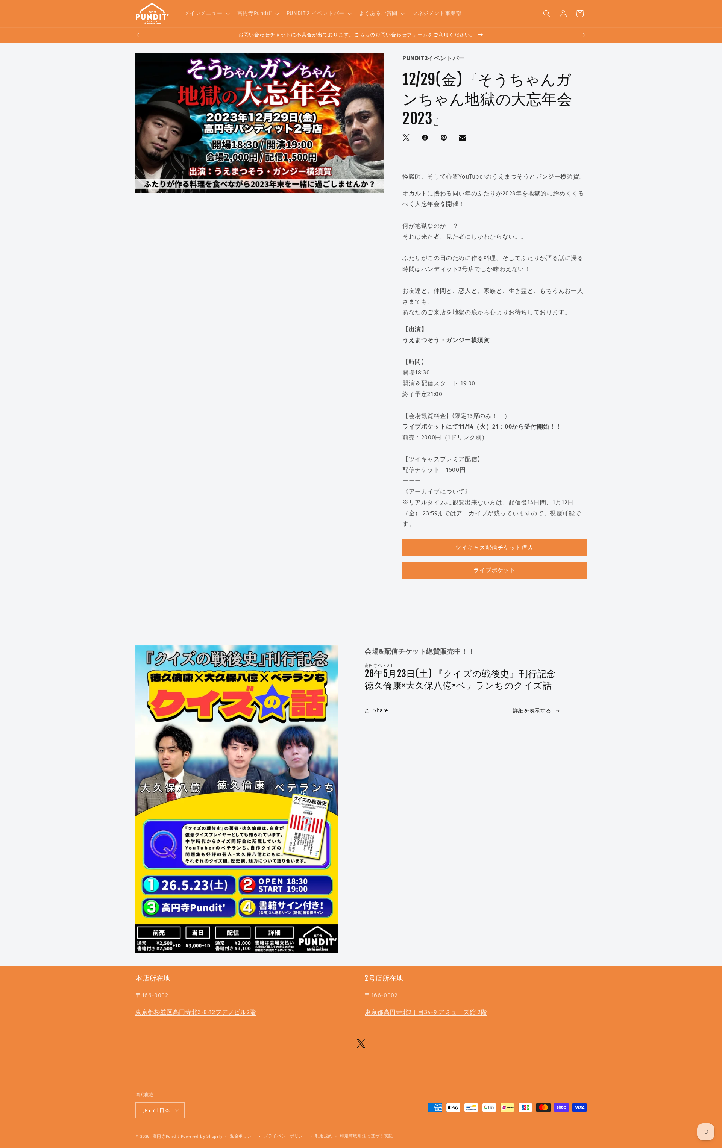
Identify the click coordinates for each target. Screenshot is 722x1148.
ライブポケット (494, 570)
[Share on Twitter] (406, 138)
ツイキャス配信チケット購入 (494, 547)
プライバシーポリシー (286, 1136)
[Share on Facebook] (425, 138)
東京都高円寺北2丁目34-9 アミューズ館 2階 (426, 1012)
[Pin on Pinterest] (444, 138)
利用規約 (324, 1136)
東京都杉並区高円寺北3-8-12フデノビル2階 (195, 1012)
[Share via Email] (463, 139)
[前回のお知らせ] (138, 35)
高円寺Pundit (166, 1136)
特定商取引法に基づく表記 (366, 1136)
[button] (206, 13)
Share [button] (380, 710)
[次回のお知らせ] (584, 35)
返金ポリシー (243, 1136)
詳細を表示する (532, 710)
